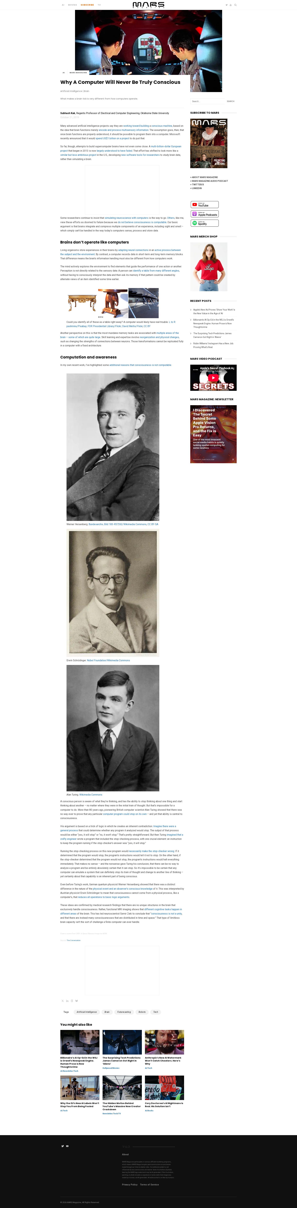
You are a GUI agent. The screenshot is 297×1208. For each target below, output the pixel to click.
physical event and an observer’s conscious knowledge (123, 888)
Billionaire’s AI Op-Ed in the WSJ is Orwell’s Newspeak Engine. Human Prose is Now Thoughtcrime (78, 1062)
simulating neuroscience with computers (126, 217)
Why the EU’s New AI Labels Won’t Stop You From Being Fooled (79, 1105)
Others (170, 217)
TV (99, 4)
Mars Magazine (78, 72)
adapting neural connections (133, 250)
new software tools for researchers (140, 154)
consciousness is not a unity (166, 913)
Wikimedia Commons (90, 794)
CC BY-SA (153, 524)
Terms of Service (149, 1184)
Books (150, 1111)
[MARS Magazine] (149, 9)
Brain (107, 1012)
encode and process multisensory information (123, 130)
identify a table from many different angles (156, 270)
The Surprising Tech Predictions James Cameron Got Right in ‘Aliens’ (121, 1060)
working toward (131, 125)
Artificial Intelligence (87, 1012)
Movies (72, 4)
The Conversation (74, 940)
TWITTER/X (198, 184)
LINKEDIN (197, 188)
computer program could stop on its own (125, 814)
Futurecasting (124, 1012)
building (144, 125)
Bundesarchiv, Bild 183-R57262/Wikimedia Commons (117, 524)
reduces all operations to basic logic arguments (103, 897)
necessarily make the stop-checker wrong (151, 851)
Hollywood (107, 1068)
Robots (142, 1012)
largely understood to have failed (114, 150)
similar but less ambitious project (78, 154)
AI (63, 4)
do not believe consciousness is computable (142, 222)
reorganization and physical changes (159, 337)
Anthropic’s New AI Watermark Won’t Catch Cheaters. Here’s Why (163, 1060)
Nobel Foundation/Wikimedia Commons (108, 660)
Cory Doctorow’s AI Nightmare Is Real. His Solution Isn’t (164, 1105)
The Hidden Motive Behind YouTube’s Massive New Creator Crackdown (122, 1106)
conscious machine (161, 125)
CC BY (147, 326)
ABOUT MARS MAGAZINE (205, 177)
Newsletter (68, 1071)
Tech (155, 1012)
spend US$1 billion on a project (112, 138)
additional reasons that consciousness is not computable (140, 365)
